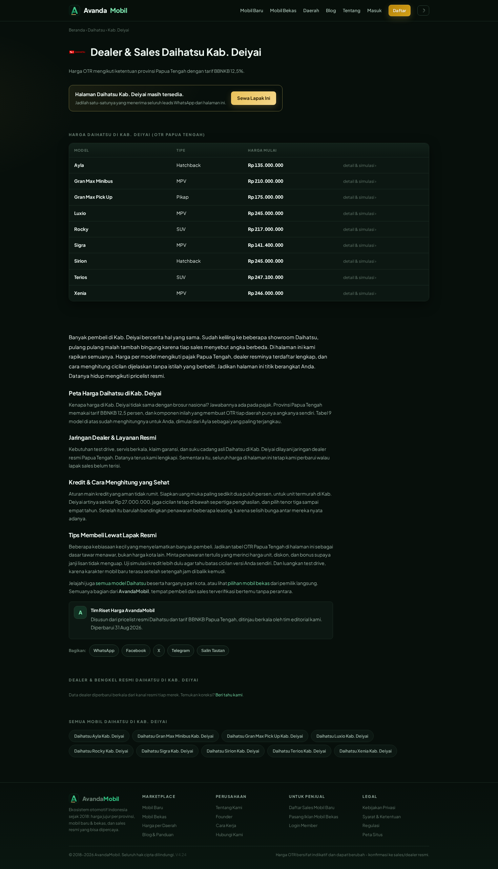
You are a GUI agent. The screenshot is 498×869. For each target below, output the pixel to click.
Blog (331, 10)
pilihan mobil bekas (249, 583)
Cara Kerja (226, 825)
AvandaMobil (139, 610)
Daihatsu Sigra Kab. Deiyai (167, 751)
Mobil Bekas (283, 10)
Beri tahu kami (229, 694)
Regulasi (370, 825)
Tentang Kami (229, 807)
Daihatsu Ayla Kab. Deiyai (99, 736)
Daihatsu (96, 29)
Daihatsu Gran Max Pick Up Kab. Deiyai (265, 736)
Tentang (351, 10)
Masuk (374, 10)
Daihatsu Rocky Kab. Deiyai (101, 751)
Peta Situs (372, 834)
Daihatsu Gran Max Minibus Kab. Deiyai (175, 736)
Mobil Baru (251, 10)
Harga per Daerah (159, 825)
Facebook (136, 650)
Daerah (311, 10)
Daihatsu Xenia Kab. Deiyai (365, 751)
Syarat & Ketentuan (381, 816)
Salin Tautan (213, 650)
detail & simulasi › (359, 165)
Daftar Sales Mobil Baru (311, 807)
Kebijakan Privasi (378, 807)
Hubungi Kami (229, 834)
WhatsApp (104, 650)
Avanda (105, 10)
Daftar (399, 10)
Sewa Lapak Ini (253, 98)
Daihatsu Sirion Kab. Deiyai (233, 751)
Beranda (77, 29)
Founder (224, 816)
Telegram (181, 650)
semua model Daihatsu (121, 583)
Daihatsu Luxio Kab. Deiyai (342, 736)
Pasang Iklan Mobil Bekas (313, 816)
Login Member (303, 825)
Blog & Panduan (157, 834)
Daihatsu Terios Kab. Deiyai (299, 751)
